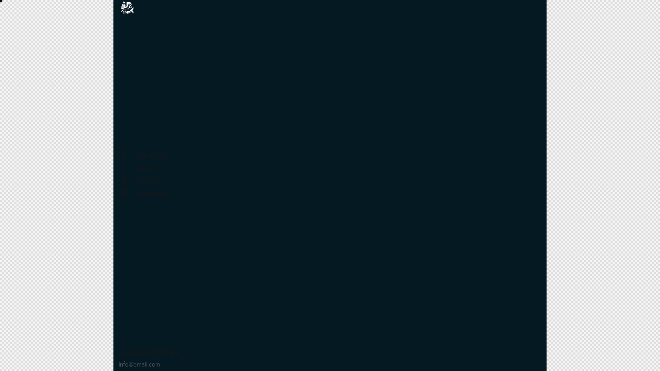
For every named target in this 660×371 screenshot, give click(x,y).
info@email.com (139, 364)
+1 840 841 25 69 (149, 352)
